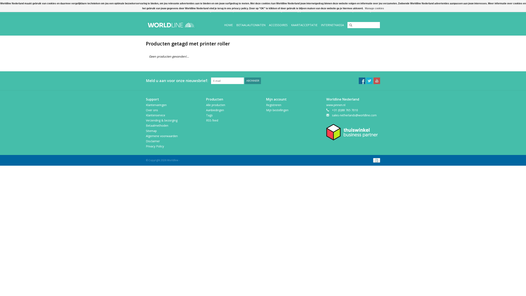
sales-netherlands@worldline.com (354, 115)
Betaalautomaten (250, 25)
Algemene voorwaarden (162, 136)
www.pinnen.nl (335, 105)
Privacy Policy (155, 146)
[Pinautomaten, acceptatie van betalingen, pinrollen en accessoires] (174, 25)
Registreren (273, 105)
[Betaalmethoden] (376, 160)
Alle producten (215, 105)
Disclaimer (153, 141)
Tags (209, 115)
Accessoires (278, 25)
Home (228, 25)
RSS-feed (212, 120)
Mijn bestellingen (277, 110)
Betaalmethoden (157, 125)
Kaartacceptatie (304, 25)
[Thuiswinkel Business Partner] (353, 132)
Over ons (152, 110)
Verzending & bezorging (162, 120)
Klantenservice (155, 115)
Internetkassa (332, 25)
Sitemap (151, 131)
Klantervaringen (156, 105)
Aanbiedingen (215, 110)
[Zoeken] (349, 25)
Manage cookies (374, 8)
